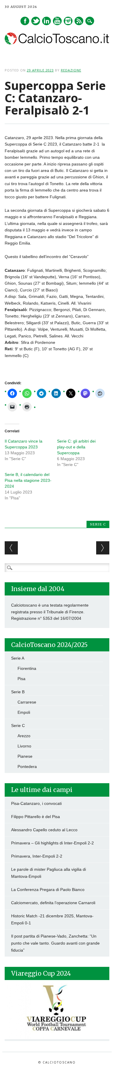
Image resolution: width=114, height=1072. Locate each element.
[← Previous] (11, 547)
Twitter (35, 21)
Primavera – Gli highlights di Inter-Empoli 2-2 (52, 843)
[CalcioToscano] (57, 43)
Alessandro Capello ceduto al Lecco (44, 829)
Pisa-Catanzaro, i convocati (36, 803)
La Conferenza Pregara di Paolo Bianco (47, 889)
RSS (79, 21)
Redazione (71, 70)
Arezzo (24, 735)
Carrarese (27, 702)
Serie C (98, 524)
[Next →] (102, 547)
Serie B (18, 691)
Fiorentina (27, 668)
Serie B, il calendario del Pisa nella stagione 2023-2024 (28, 480)
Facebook (24, 21)
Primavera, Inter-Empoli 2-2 (36, 856)
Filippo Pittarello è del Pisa (35, 816)
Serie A (17, 658)
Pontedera (27, 766)
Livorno (24, 746)
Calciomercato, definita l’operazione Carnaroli (53, 902)
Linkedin (46, 21)
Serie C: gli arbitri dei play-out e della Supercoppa (76, 447)
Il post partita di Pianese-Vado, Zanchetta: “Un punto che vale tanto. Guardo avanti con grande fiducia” (55, 943)
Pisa (21, 678)
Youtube (57, 21)
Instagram (68, 21)
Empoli (24, 712)
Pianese (25, 756)
